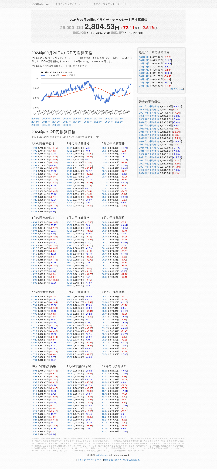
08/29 (69, 354)
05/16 (69, 253)
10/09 (34, 388)
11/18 (69, 402)
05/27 (69, 274)
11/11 (69, 388)
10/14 (34, 396)
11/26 (69, 419)
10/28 (34, 425)
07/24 (34, 345)
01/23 (34, 194)
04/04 (34, 230)
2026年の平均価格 (149, 173)
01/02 (34, 150)
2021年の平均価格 (149, 157)
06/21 (105, 262)
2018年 (77, 121)
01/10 (34, 168)
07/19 (34, 336)
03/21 (105, 188)
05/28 (69, 276)
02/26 (69, 196)
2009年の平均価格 (149, 119)
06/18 (105, 253)
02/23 (69, 194)
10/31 (34, 434)
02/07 (69, 159)
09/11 (105, 316)
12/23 (105, 414)
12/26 (105, 422)
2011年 (98, 118)
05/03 (69, 227)
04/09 (34, 239)
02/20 (69, 185)
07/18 (34, 334)
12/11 (105, 390)
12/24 (105, 416)
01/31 (34, 211)
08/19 (69, 331)
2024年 (46, 124)
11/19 (69, 405)
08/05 (69, 302)
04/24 (34, 271)
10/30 (34, 431)
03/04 (105, 150)
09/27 (105, 351)
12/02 (105, 370)
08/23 (69, 342)
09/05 (105, 305)
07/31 (34, 359)
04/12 (34, 248)
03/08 (105, 162)
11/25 (69, 416)
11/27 (69, 422)
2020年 (98, 121)
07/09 (34, 313)
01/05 (34, 159)
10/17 (34, 405)
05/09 (69, 239)
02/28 (69, 202)
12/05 (105, 379)
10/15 (34, 399)
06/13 (105, 245)
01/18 (34, 185)
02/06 (69, 156)
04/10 (34, 242)
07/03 (34, 302)
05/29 (69, 279)
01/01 (34, 147)
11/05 (69, 376)
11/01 (69, 370)
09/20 (105, 336)
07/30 (34, 357)
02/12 (69, 168)
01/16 (34, 179)
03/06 (105, 156)
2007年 (56, 118)
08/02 (69, 299)
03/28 (105, 202)
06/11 (105, 239)
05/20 (69, 259)
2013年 (119, 118)
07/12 (34, 322)
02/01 (69, 147)
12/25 (105, 419)
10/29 (34, 428)
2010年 (88, 118)
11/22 (69, 414)
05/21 (69, 262)
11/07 (69, 382)
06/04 (105, 225)
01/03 (34, 153)
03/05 (105, 153)
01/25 (34, 199)
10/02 (34, 373)
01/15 (34, 176)
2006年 (46, 118)
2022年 (119, 121)
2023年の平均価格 (149, 163)
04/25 (34, 274)
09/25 (105, 345)
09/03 (105, 299)
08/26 (69, 345)
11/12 (69, 390)
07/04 (34, 305)
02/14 (69, 173)
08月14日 (144, 76)
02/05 (69, 153)
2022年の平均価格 (149, 160)
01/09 (34, 165)
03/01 (105, 147)
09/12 (105, 319)
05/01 (69, 222)
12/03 (105, 373)
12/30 (105, 428)
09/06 (105, 307)
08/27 (69, 348)
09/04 (105, 302)
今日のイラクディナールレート (72, 4)
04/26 (34, 276)
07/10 (34, 316)
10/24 (34, 419)
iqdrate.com (102, 454)
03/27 (105, 199)
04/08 (34, 236)
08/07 (69, 307)
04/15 (34, 251)
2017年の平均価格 (149, 144)
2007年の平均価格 (149, 112)
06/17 (105, 251)
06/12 (105, 242)
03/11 (105, 165)
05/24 (69, 271)
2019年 (88, 121)
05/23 (69, 268)
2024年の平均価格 (149, 166)
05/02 (69, 225)
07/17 (34, 331)
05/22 (69, 265)
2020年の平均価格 (149, 154)
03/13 (105, 171)
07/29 (34, 354)
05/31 (69, 285)
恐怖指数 (108, 459)
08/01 (69, 296)
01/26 (34, 202)
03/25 (105, 194)
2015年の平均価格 (149, 138)
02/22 (69, 191)
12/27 (105, 425)
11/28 (69, 425)
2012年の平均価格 (149, 128)
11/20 (69, 408)
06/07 (105, 233)
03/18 (105, 179)
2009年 (77, 118)
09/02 (105, 296)
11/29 (69, 428)
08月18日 (144, 66)
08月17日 (144, 69)
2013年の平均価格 (149, 131)
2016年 (56, 121)
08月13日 (144, 79)
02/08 (69, 162)
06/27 (105, 274)
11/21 (69, 411)
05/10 (69, 242)
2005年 (35, 118)
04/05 (34, 233)
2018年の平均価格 (149, 147)
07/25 (34, 348)
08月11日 (144, 85)
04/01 (34, 222)
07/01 (34, 296)
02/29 (69, 205)
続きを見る (177, 88)
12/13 (105, 396)
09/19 (105, 334)
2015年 (46, 121)
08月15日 (144, 72)
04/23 (34, 268)
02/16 (69, 179)
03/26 (105, 196)
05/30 (69, 282)
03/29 (105, 205)
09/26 (105, 348)
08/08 (69, 310)
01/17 (34, 182)
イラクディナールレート (89, 459)
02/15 (69, 176)
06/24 (105, 265)
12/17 (105, 402)
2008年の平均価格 (149, 115)
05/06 (69, 230)
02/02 (69, 150)
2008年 (67, 118)
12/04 (105, 376)
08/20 (69, 334)
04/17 (34, 256)
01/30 (34, 208)
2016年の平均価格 (149, 141)
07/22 (34, 339)
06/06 (105, 230)
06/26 (105, 271)
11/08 (69, 385)
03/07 (105, 159)
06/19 (105, 256)
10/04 (34, 379)
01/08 (34, 162)
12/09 (105, 385)
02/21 (69, 188)
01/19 (34, 188)
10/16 (34, 402)
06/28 (105, 276)
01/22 (34, 191)
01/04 (34, 156)
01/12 (34, 173)
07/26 (34, 351)
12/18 (105, 405)
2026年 (67, 124)
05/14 (69, 248)
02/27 (69, 199)
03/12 (105, 168)
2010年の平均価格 (149, 122)
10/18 (34, 408)
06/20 (105, 259)
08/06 (69, 305)
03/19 (105, 182)
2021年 (109, 121)
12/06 (105, 382)
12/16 (105, 399)
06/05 (105, 227)
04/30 (34, 282)
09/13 (105, 322)
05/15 (69, 251)
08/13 (69, 319)
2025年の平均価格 (149, 169)
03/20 (105, 185)
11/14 (69, 396)
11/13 (69, 393)
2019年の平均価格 (149, 150)
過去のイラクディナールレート (110, 4)
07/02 (34, 299)
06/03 (105, 222)
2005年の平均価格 (149, 106)
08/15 (69, 325)
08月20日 (144, 60)
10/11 (34, 393)
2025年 (56, 124)
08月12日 (144, 82)
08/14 (69, 322)
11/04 (69, 373)
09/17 (105, 328)
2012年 (109, 118)
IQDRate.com (41, 4)
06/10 (105, 236)
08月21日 (144, 57)
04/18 (34, 259)
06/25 (105, 268)
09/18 (105, 331)
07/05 (34, 307)
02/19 (69, 182)
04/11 (34, 245)
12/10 (105, 388)
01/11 (34, 171)
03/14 (105, 173)
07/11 (34, 319)
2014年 (35, 121)
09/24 (105, 342)
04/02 (34, 225)
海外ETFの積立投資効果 (127, 459)
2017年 (67, 121)
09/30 (105, 354)
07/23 (34, 342)
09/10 (105, 313)
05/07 (69, 233)
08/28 (69, 351)
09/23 (105, 339)
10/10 (34, 390)
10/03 (34, 376)
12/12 (105, 393)
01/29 (34, 205)
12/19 (105, 408)
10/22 (34, 414)
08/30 (69, 357)
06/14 (105, 248)
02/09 (69, 165)
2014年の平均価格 (149, 134)
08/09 (69, 313)
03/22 (105, 191)
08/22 (69, 339)
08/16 (69, 328)
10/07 (34, 382)
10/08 (34, 385)
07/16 (34, 328)
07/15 (34, 325)
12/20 (105, 411)
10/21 (34, 411)
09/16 (105, 325)
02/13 (69, 171)
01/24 (34, 196)
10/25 (34, 422)
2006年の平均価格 (149, 109)
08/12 (69, 316)
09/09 (105, 310)
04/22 (34, 265)
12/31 (105, 431)
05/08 (69, 236)
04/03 (34, 227)
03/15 (105, 176)
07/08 (34, 310)
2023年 (35, 124)
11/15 (69, 399)
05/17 (69, 256)
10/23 (34, 416)
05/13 (69, 245)
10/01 (34, 370)
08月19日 (144, 63)
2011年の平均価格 (149, 125)
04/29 (34, 279)
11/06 (69, 379)
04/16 (34, 253)
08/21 (69, 336)
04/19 (34, 262)
